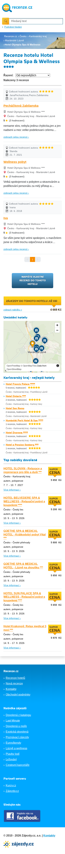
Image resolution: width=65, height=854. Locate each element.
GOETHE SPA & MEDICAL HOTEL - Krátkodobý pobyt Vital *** (24, 534)
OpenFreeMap (13, 365)
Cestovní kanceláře (17, 765)
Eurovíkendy (13, 742)
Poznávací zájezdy (17, 737)
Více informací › (12, 489)
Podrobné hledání (13, 27)
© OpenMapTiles (29, 365)
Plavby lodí (12, 753)
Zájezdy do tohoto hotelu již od (31, 301)
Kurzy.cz (11, 785)
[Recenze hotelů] (17, 7)
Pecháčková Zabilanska (20, 105)
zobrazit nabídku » (12, 309)
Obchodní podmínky (18, 694)
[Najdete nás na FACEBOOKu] (22, 815)
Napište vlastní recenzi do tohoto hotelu (32, 280)
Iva (5, 218)
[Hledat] (5, 21)
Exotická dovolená (17, 731)
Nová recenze (14, 683)
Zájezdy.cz (12, 791)
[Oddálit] (57, 330)
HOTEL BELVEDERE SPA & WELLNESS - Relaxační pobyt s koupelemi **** (24, 501)
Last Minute (13, 720)
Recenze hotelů (15, 677)
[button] (32, 344)
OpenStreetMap (14, 369)
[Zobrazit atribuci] (58, 366)
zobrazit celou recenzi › (16, 137)
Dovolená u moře (16, 726)
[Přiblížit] (57, 325)
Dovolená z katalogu (18, 715)
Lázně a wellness (16, 748)
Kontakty (11, 689)
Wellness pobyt (14, 162)
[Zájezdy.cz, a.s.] (19, 843)
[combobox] (36, 21)
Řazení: (8, 75)
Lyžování (11, 759)
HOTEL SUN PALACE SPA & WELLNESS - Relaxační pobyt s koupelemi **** (24, 597)
